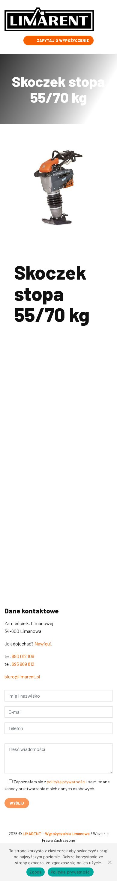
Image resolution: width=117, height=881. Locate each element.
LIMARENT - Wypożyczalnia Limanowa (57, 833)
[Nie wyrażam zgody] (109, 862)
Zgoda (35, 872)
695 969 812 (23, 664)
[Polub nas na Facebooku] (7, 817)
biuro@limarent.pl (22, 676)
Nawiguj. (43, 643)
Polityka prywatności (71, 872)
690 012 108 (40, 460)
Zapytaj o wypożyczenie (62, 40)
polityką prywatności (66, 781)
